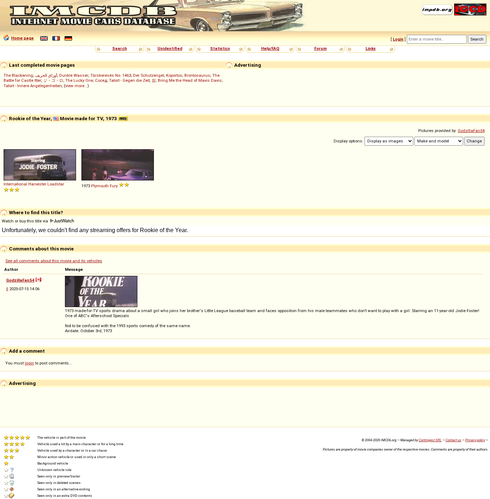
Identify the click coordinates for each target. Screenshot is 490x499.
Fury (114, 185)
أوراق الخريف (46, 75)
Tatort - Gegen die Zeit (129, 80)
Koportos (174, 75)
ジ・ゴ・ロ (53, 80)
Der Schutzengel (148, 75)
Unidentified (169, 48)
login (29, 363)
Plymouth (100, 185)
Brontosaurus (197, 75)
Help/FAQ (270, 48)
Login (398, 39)
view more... (76, 85)
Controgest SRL (430, 440)
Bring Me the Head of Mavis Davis (190, 80)
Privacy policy (475, 440)
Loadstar (55, 184)
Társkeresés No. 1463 (110, 75)
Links (371, 48)
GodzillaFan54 (471, 130)
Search (119, 48)
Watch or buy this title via (25, 220)
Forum (320, 48)
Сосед (101, 80)
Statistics (220, 48)
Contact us (453, 440)
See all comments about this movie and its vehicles (53, 260)
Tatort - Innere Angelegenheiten (33, 85)
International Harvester (25, 184)
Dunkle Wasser (73, 75)
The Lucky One (79, 80)
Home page (22, 38)
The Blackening (18, 75)
